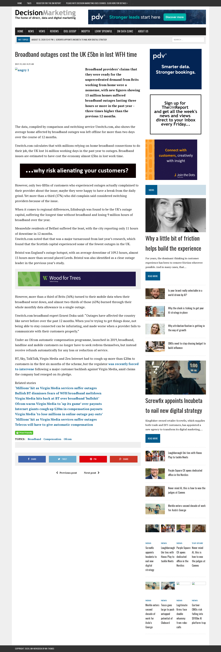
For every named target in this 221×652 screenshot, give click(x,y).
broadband (34, 439)
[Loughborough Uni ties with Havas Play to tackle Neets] (155, 459)
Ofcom (68, 439)
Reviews (54, 31)
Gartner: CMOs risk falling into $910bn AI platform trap (199, 614)
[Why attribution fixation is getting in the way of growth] (155, 332)
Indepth (85, 31)
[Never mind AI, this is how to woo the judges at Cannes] (155, 494)
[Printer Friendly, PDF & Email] (24, 432)
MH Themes (49, 648)
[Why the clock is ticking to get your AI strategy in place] (155, 314)
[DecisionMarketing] (45, 14)
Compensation (52, 439)
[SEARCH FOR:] (188, 39)
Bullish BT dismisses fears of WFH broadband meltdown (58, 393)
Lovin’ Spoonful (103, 31)
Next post (90, 472)
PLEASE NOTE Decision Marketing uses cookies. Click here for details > (97, 3)
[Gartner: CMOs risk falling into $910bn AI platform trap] (199, 587)
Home (19, 3)
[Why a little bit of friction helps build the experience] (175, 230)
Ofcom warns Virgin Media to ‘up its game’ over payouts (58, 404)
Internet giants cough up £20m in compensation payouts (58, 409)
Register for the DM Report (48, 3)
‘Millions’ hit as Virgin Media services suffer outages (56, 388)
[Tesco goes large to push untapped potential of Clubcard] (168, 587)
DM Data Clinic (125, 31)
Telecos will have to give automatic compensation (54, 425)
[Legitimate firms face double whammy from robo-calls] (183, 587)
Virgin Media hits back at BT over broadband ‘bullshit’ (57, 398)
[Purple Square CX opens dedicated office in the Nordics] (155, 477)
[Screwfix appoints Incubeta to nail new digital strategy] (175, 392)
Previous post (68, 472)
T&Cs (29, 3)
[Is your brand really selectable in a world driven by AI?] (155, 297)
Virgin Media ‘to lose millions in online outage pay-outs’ (59, 414)
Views (42, 31)
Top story (197, 543)
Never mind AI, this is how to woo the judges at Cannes (198, 556)
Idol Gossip (70, 31)
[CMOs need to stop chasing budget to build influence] (155, 350)
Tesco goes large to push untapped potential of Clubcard (167, 614)
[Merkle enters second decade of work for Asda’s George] (155, 512)
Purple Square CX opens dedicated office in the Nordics (183, 556)
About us (143, 31)
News (31, 31)
